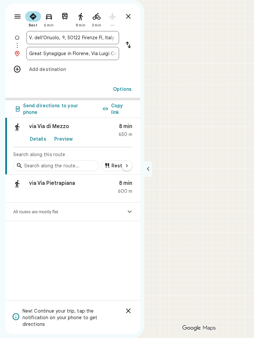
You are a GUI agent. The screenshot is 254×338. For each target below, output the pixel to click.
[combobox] (72, 37)
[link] (72, 146)
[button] (72, 189)
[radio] (33, 18)
